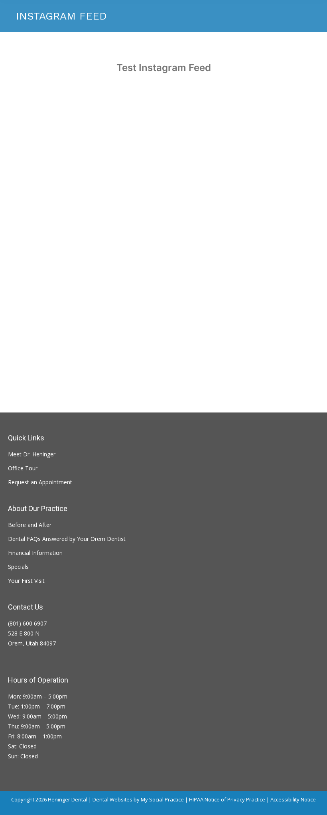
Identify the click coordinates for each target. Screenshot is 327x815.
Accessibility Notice (293, 799)
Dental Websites (112, 799)
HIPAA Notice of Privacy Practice (227, 799)
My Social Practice (162, 799)
